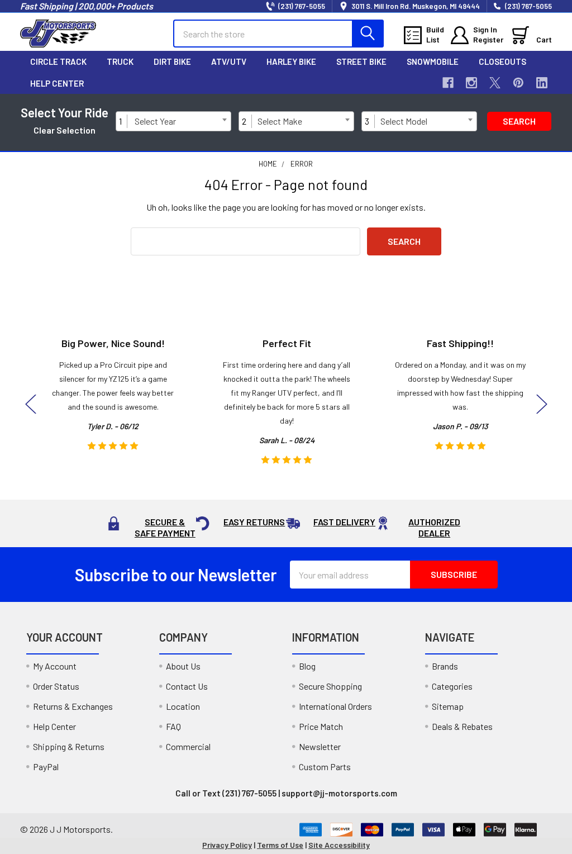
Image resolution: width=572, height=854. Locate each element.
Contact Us (187, 686)
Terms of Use (280, 845)
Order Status (56, 686)
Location (183, 706)
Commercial (188, 746)
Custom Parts (325, 766)
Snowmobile (433, 61)
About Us (183, 666)
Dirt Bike (172, 61)
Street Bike (361, 61)
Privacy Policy (227, 845)
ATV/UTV (228, 61)
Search (519, 121)
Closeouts (502, 61)
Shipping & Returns (68, 746)
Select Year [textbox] (155, 121)
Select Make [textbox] (280, 121)
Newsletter (320, 746)
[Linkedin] (542, 83)
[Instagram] (471, 83)
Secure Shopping (330, 686)
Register (488, 39)
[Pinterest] (518, 83)
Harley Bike (291, 61)
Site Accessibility (339, 845)
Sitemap (448, 706)
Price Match (321, 726)
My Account (55, 666)
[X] (495, 83)
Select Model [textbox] (403, 121)
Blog (307, 666)
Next (542, 404)
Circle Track (58, 61)
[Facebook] (448, 83)
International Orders (335, 706)
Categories (452, 686)
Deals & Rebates (462, 726)
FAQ (173, 726)
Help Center (57, 83)
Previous (31, 404)
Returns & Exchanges (73, 706)
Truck (120, 61)
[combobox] (180, 121)
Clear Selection (65, 130)
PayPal (46, 766)
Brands (445, 666)
